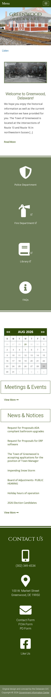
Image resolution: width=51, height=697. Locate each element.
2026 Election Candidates (22, 502)
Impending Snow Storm (21, 470)
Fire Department (24, 223)
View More (10, 399)
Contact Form (25, 620)
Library (24, 261)
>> (43, 332)
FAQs (26, 299)
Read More (10, 141)
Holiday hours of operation (23, 493)
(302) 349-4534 (25, 565)
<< (8, 332)
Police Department (25, 184)
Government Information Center (34, 692)
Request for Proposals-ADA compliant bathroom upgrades (25, 429)
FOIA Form (25, 624)
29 (25, 344)
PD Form (25, 628)
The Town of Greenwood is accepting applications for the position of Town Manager (25, 457)
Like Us (25, 653)
